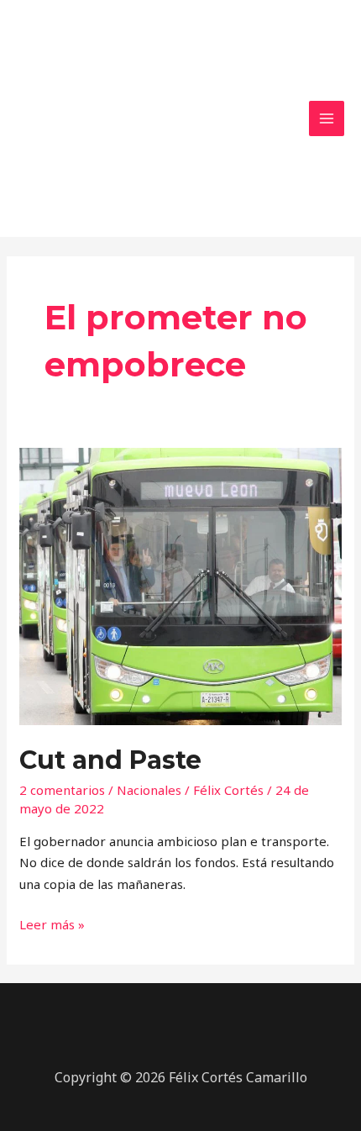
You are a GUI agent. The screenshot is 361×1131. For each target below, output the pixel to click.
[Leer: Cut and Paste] (180, 584)
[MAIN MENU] (327, 119)
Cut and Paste (110, 760)
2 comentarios (62, 789)
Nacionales (149, 789)
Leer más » (52, 923)
